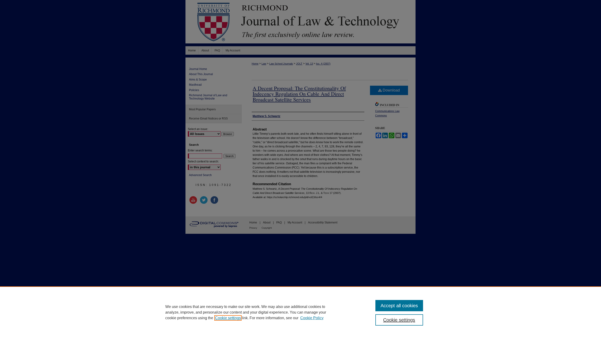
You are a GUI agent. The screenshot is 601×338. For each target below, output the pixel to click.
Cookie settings (228, 318)
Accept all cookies (399, 305)
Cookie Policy (312, 318)
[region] (300, 312)
